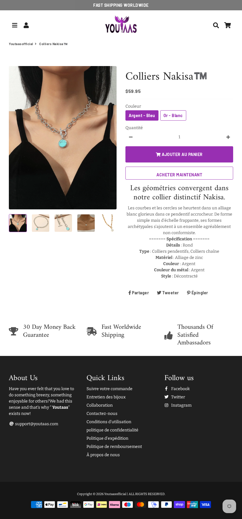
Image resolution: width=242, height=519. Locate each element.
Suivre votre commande (109, 388)
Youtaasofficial (21, 44)
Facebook (180, 388)
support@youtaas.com (36, 423)
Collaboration (99, 405)
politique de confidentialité (112, 430)
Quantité (134, 127)
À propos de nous (103, 454)
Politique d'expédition (107, 438)
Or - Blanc (173, 115)
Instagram (181, 405)
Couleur (133, 106)
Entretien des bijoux (106, 397)
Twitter (177, 397)
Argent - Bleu (142, 115)
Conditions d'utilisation (108, 421)
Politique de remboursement (114, 446)
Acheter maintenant (179, 174)
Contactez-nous (101, 413)
